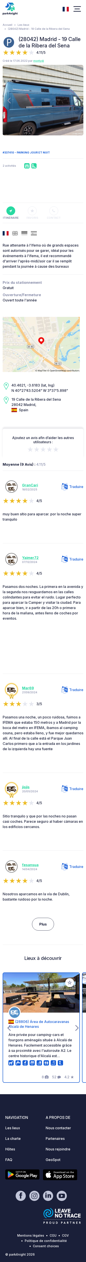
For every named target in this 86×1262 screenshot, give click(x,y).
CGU (53, 1235)
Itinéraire (11, 217)
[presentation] (9, 100)
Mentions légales (30, 1235)
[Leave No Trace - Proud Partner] (62, 1216)
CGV (65, 1235)
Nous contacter (58, 1128)
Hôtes (10, 1149)
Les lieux (23, 24)
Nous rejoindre (58, 1149)
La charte (13, 1138)
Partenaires (55, 1138)
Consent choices (46, 1246)
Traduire (76, 486)
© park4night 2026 (20, 1254)
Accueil (7, 24)
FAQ (8, 1159)
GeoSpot (53, 1159)
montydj (38, 60)
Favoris (32, 217)
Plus (43, 924)
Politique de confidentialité (46, 1241)
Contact (54, 217)
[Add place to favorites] (69, 982)
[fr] (65, 8)
